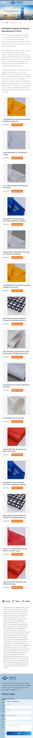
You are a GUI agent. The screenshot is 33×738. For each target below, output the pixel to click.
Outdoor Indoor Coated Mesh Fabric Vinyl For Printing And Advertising (16, 253)
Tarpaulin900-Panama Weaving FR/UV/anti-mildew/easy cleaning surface (14, 221)
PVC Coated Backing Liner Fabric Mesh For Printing (15, 187)
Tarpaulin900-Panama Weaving (13, 418)
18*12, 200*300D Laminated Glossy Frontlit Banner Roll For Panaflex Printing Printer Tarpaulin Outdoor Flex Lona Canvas (16, 354)
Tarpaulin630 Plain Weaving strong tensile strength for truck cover (16, 120)
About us (4, 719)
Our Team (5, 725)
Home (6, 23)
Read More (6, 125)
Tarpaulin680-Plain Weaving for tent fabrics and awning (14, 450)
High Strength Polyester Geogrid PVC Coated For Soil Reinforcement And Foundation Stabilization (14, 320)
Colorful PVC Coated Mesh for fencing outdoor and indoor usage (15, 550)
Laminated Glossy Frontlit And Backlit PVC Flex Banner (16, 386)
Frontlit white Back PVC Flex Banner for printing (15, 153)
